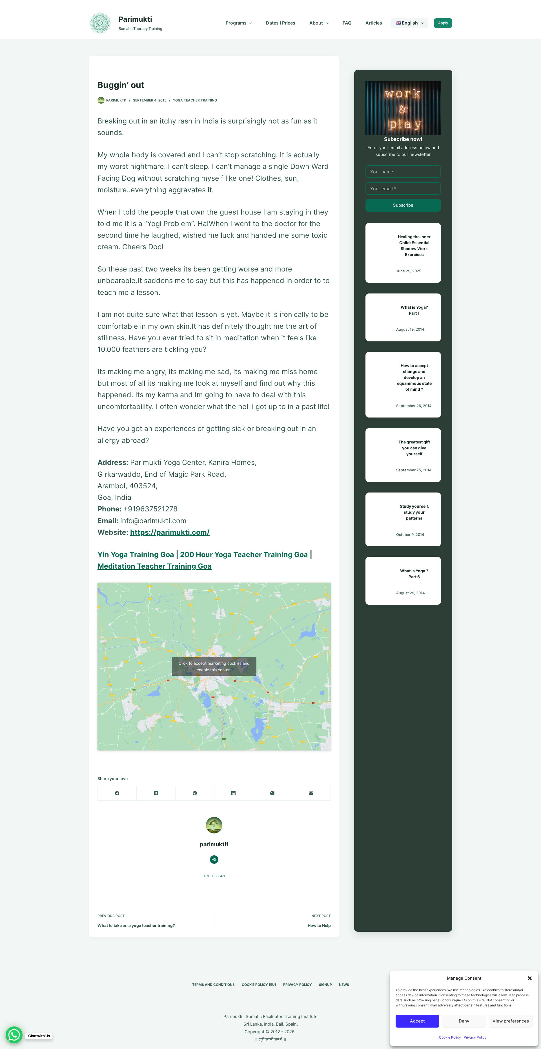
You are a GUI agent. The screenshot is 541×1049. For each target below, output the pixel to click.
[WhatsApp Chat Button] (14, 1034)
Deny (464, 1021)
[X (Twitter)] (156, 793)
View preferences (511, 1021)
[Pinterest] (195, 793)
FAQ (347, 23)
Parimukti (135, 19)
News (344, 984)
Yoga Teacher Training (195, 100)
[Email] (311, 793)
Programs (236, 23)
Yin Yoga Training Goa (135, 554)
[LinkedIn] (233, 793)
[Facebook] (117, 793)
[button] (530, 978)
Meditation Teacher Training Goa (154, 566)
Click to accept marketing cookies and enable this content (214, 666)
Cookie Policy (450, 1037)
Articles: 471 (214, 876)
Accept (417, 1021)
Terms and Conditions (213, 984)
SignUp (325, 984)
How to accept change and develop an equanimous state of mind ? (414, 377)
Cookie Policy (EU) (259, 984)
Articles (373, 23)
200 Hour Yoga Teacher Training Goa (244, 554)
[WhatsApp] (272, 793)
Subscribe (403, 205)
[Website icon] (214, 859)
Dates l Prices (280, 23)
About (316, 23)
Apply (443, 23)
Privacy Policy (475, 1037)
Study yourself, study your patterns (414, 512)
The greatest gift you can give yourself (414, 448)
